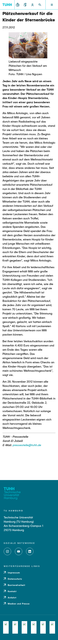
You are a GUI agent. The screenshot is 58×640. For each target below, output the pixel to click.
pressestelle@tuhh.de (27, 445)
